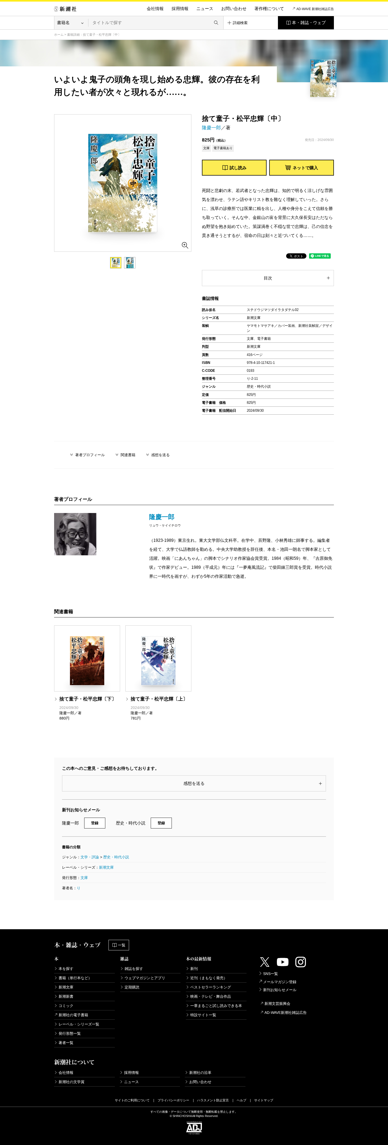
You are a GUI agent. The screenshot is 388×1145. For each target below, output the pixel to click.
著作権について (269, 8)
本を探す (66, 969)
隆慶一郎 (211, 127)
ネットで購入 (305, 168)
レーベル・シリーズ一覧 (79, 1024)
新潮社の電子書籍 (73, 1015)
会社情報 (155, 8)
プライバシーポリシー (173, 1100)
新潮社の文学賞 (71, 1082)
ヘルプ (241, 1100)
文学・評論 (90, 857)
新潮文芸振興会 (277, 1003)
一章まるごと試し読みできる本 (216, 1006)
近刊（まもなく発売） (208, 978)
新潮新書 (66, 996)
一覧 (121, 945)
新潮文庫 (106, 867)
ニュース (204, 8)
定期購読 (132, 987)
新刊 (194, 969)
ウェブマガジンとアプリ (145, 978)
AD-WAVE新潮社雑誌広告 (285, 1012)
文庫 (84, 878)
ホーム (59, 34)
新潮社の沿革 (200, 1072)
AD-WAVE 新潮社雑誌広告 (315, 9)
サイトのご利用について (132, 1100)
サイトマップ (263, 1100)
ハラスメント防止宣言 (213, 1100)
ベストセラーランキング (210, 987)
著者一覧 (66, 1043)
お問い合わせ (234, 8)
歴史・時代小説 (116, 857)
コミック (66, 1006)
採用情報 (180, 8)
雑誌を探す (134, 969)
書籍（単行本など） (75, 978)
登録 (94, 823)
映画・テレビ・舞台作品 (210, 996)
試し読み (238, 168)
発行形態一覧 (70, 1033)
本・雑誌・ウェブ (309, 22)
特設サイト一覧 (203, 1015)
